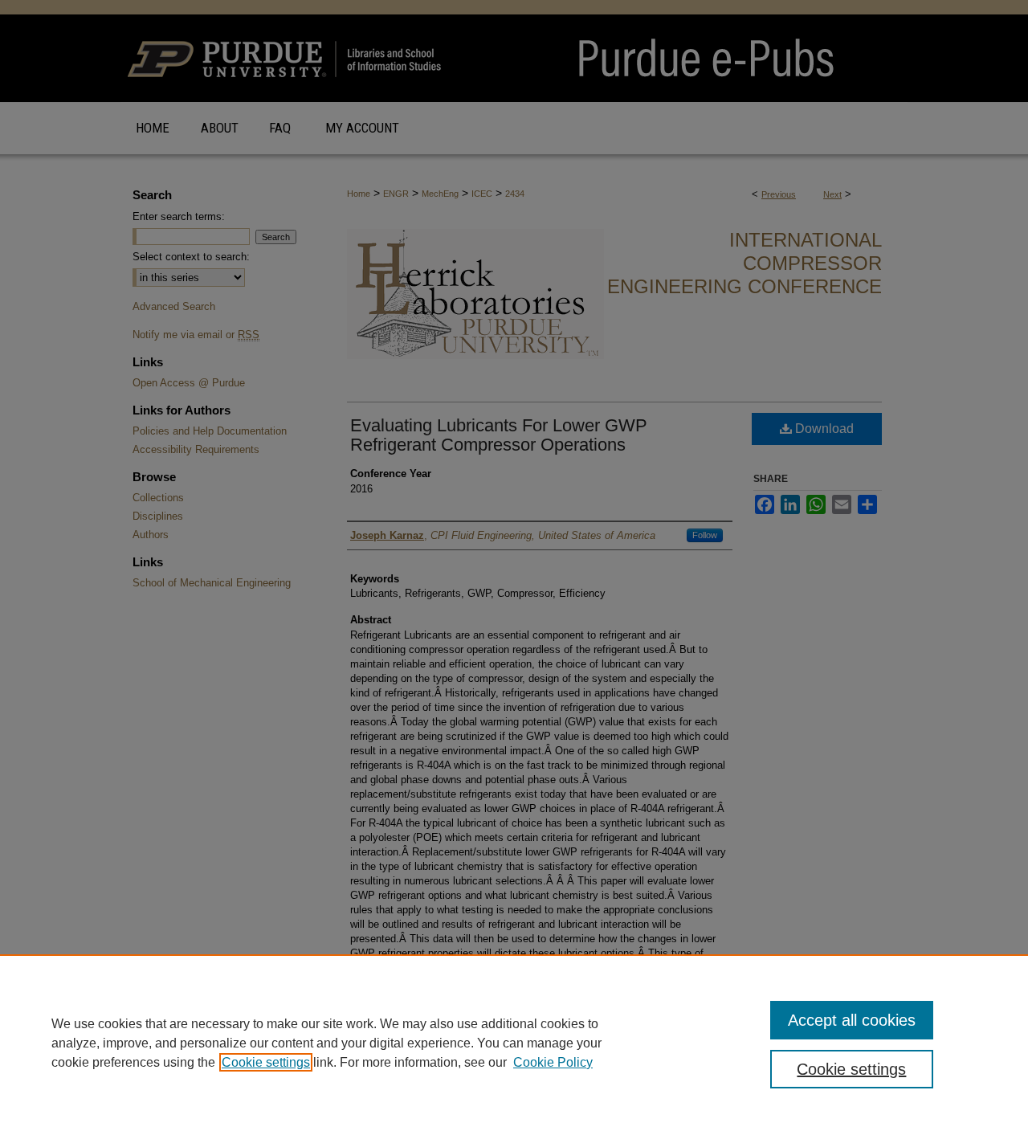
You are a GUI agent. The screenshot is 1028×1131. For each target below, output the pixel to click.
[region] (514, 1042)
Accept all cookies (852, 1020)
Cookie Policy (553, 1062)
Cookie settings (266, 1062)
